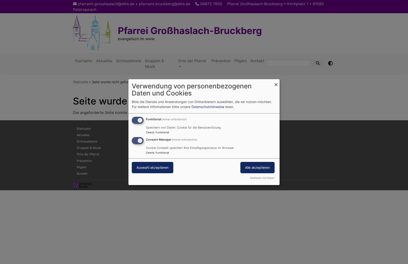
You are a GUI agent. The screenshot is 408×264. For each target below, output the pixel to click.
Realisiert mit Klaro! (262, 178)
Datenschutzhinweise (207, 107)
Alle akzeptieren (257, 167)
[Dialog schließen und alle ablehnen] (276, 82)
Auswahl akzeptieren (152, 167)
